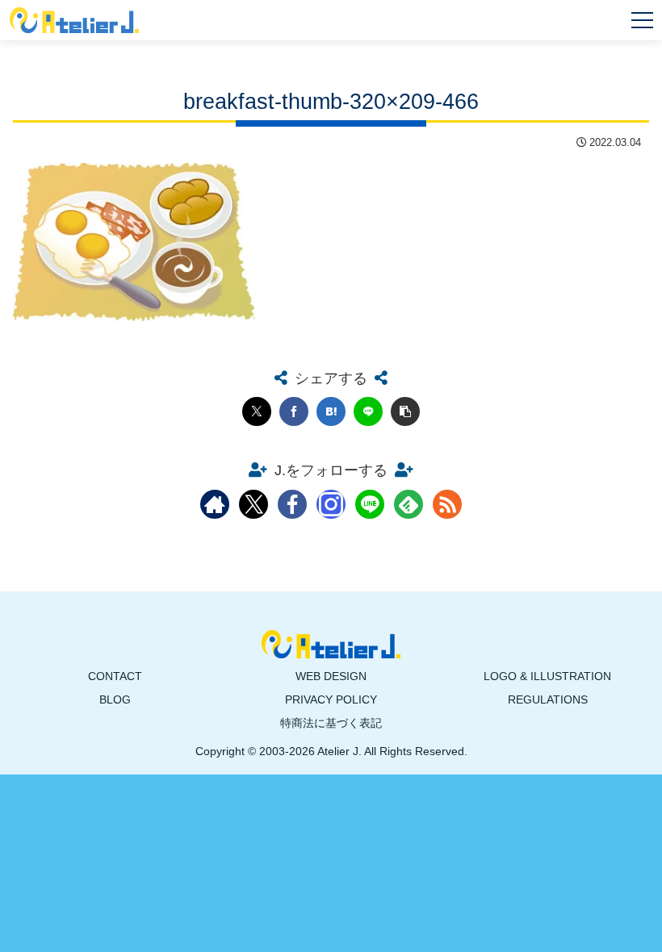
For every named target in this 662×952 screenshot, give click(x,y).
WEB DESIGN (331, 676)
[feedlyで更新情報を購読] (408, 504)
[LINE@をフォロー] (370, 504)
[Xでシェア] (257, 411)
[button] (405, 411)
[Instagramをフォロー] (331, 504)
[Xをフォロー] (253, 504)
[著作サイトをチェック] (215, 504)
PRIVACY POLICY (331, 699)
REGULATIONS (548, 699)
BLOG (115, 699)
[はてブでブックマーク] (331, 411)
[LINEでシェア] (368, 411)
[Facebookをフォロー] (292, 504)
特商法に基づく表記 (331, 722)
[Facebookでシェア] (294, 411)
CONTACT (115, 676)
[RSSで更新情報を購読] (447, 504)
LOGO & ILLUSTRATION (547, 676)
